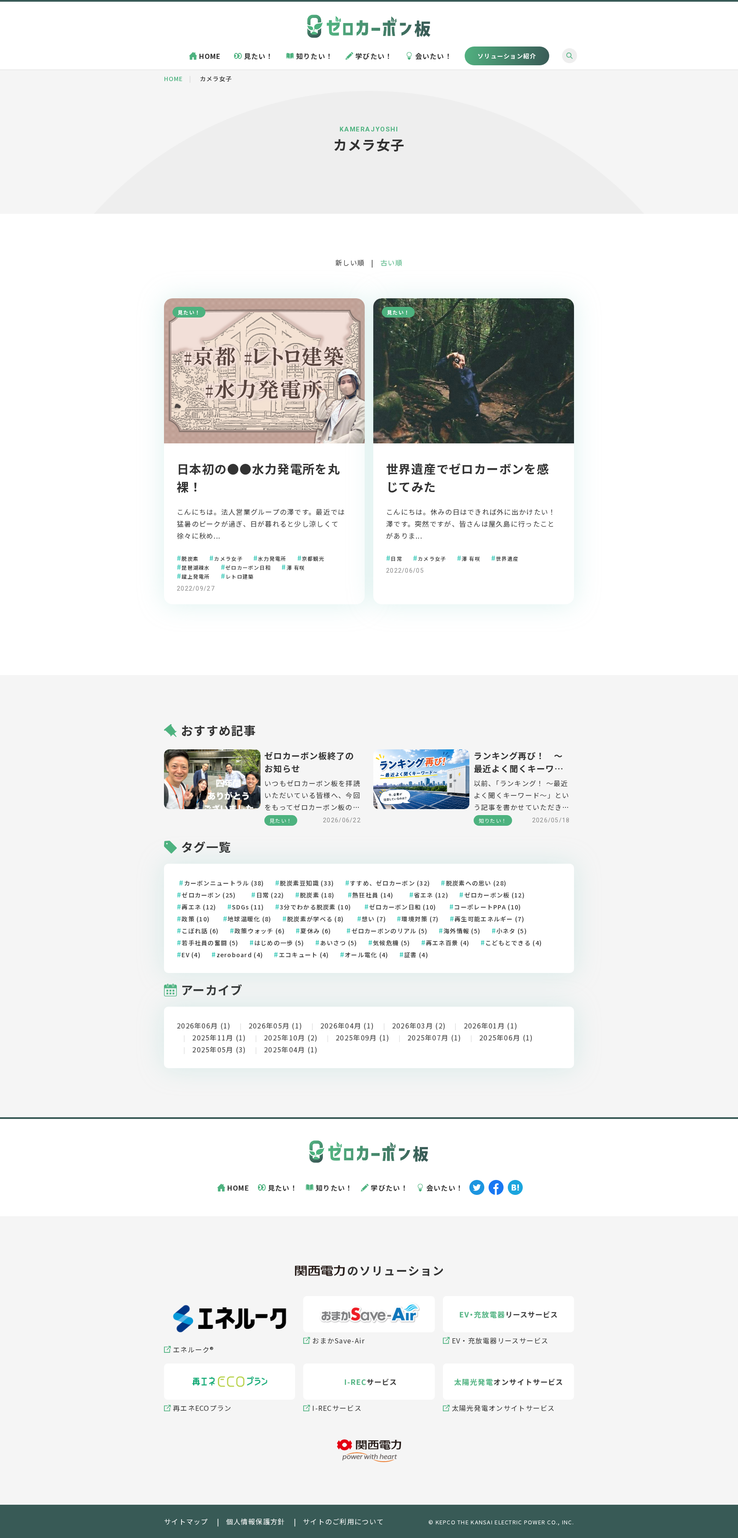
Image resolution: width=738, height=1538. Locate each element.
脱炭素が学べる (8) (315, 919)
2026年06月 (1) (204, 1025)
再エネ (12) (199, 907)
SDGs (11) (248, 907)
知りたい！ (314, 56)
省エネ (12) (431, 895)
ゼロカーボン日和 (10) (402, 907)
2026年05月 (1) (275, 1025)
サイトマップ (186, 1521)
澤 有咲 (296, 567)
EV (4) (191, 954)
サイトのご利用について (343, 1521)
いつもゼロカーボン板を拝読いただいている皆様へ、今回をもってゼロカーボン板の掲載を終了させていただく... (312, 795)
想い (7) (374, 919)
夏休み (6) (315, 930)
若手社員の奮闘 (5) (210, 942)
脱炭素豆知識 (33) (307, 883)
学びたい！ (373, 56)
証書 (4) (416, 954)
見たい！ (258, 56)
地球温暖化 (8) (250, 919)
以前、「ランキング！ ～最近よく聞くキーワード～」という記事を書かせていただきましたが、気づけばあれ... (522, 795)
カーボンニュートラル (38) (224, 883)
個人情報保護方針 (255, 1521)
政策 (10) (196, 919)
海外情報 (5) (461, 930)
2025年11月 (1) (219, 1037)
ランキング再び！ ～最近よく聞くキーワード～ (518, 762)
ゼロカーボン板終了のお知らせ (309, 762)
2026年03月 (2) (419, 1025)
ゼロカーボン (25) (209, 895)
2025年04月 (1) (291, 1049)
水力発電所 (272, 558)
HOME (210, 56)
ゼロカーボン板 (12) (494, 895)
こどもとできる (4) (513, 942)
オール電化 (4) (367, 954)
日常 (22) (270, 895)
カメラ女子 (228, 558)
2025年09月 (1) (363, 1037)
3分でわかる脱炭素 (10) (315, 907)
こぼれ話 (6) (200, 930)
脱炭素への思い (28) (476, 883)
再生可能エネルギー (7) (489, 919)
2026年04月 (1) (347, 1025)
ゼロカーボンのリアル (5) (389, 930)
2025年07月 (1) (434, 1037)
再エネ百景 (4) (448, 942)
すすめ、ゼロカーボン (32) (390, 883)
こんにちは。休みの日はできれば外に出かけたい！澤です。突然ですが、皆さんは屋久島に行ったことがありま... (471, 524)
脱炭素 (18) (317, 895)
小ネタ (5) (511, 930)
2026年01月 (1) (491, 1025)
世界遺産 (507, 558)
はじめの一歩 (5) (279, 942)
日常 (396, 558)
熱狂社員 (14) (373, 895)
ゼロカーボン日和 (248, 567)
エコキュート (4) (304, 954)
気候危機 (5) (391, 942)
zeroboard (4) (240, 954)
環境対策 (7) (420, 919)
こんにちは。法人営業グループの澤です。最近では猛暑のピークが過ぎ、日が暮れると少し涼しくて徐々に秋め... (261, 524)
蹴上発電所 (196, 576)
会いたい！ (433, 56)
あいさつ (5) (338, 942)
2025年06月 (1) (506, 1037)
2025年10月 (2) (291, 1037)
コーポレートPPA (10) (487, 907)
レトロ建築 (240, 576)
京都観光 (313, 558)
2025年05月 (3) (219, 1049)
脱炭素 (190, 558)
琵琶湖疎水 (196, 567)
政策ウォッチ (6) (259, 930)
